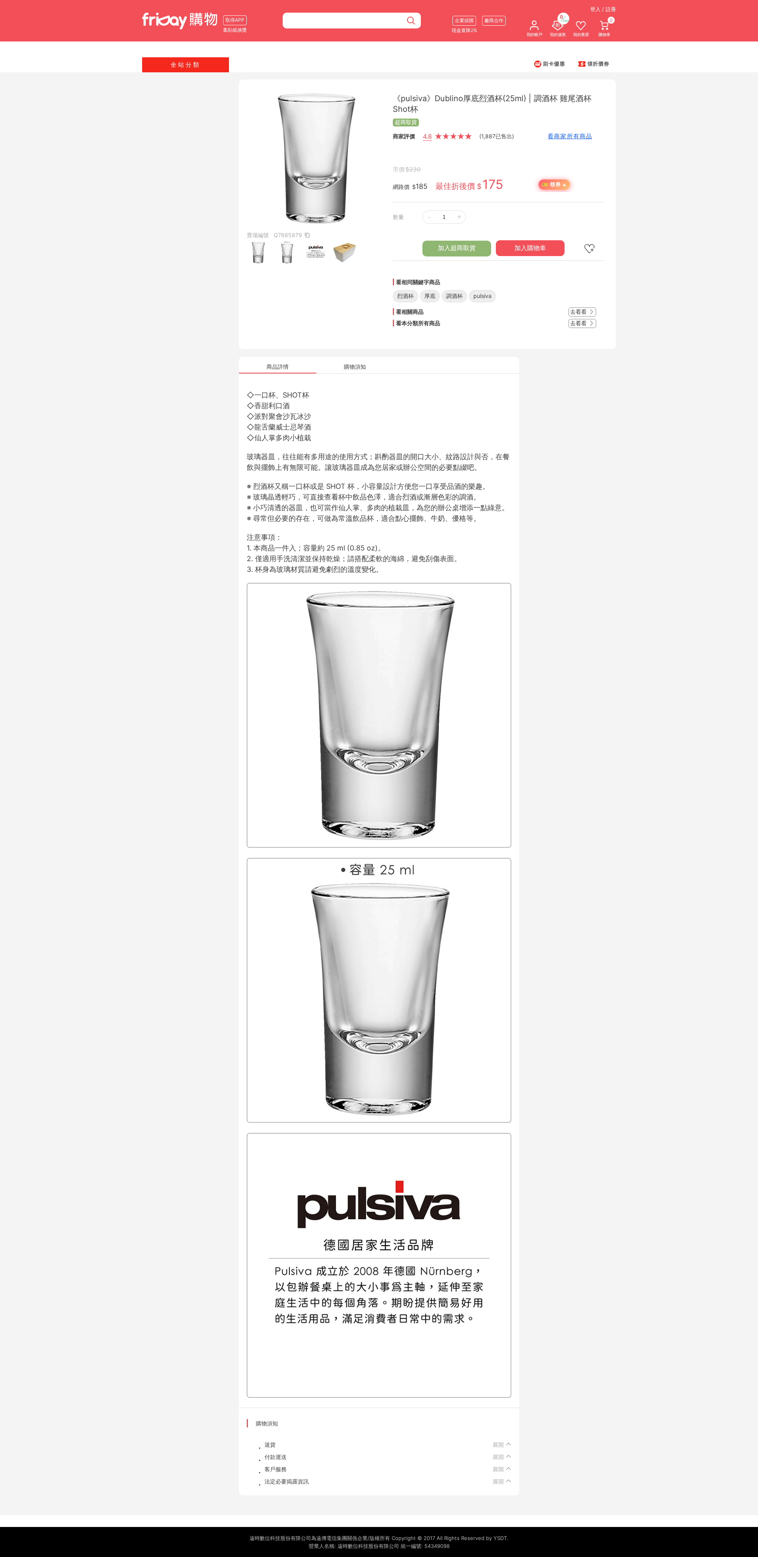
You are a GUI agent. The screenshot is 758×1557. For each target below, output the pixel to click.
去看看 (579, 311)
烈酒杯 (405, 295)
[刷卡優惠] (549, 64)
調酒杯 (454, 295)
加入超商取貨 (457, 248)
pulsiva (482, 295)
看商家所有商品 (570, 136)
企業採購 (464, 20)
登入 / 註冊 (603, 9)
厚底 (429, 295)
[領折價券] (594, 64)
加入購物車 (530, 248)
